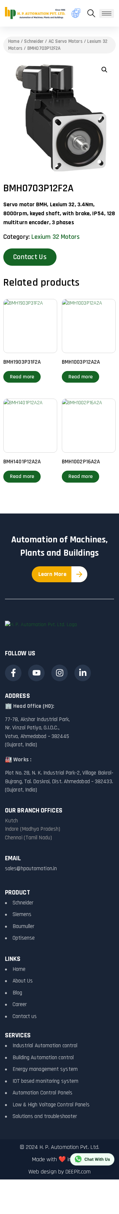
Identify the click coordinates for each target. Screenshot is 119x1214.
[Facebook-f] (13, 673)
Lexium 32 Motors (55, 237)
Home (14, 41)
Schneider (34, 41)
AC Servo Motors (66, 41)
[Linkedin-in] (82, 673)
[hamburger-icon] (106, 13)
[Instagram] (59, 673)
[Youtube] (36, 673)
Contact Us (30, 257)
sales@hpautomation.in (31, 868)
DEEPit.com (78, 1171)
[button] (91, 13)
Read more (22, 376)
